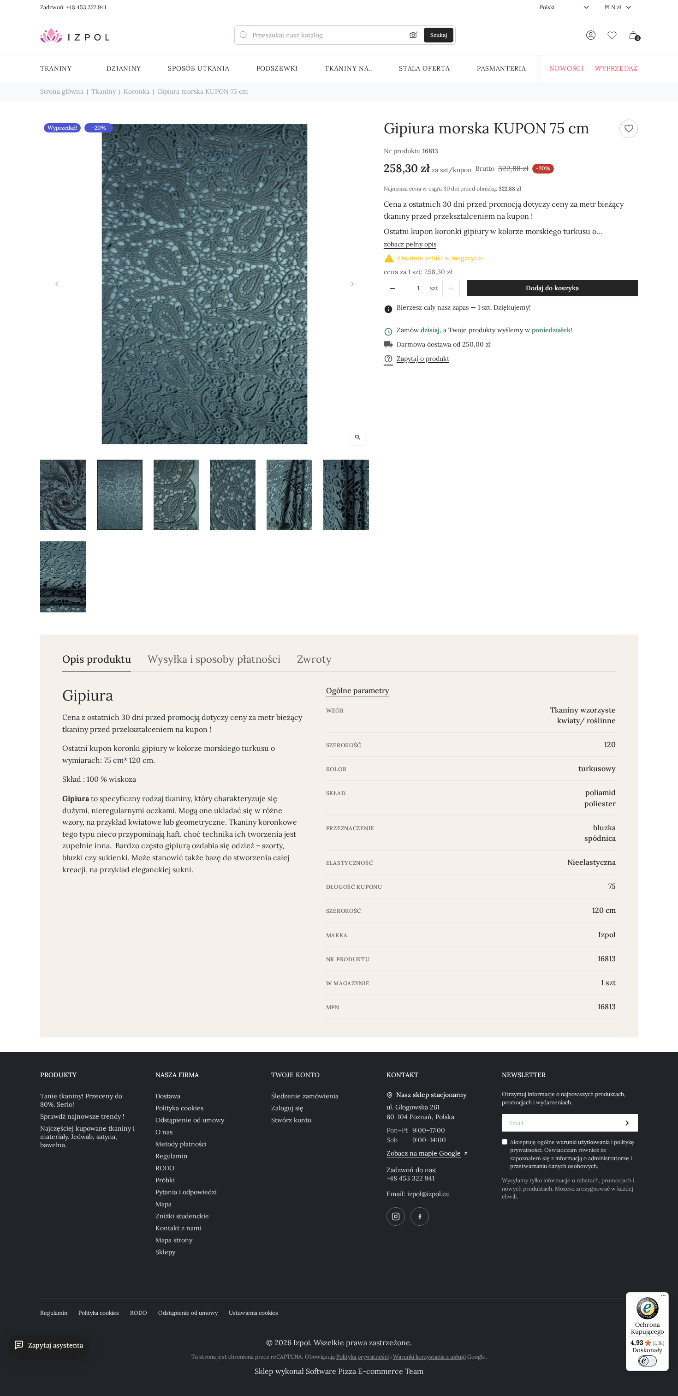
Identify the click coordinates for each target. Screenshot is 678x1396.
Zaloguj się (287, 1108)
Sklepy (165, 1252)
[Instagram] (396, 1216)
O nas (163, 1132)
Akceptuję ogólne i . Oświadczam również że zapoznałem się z (572, 1153)
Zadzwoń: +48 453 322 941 (73, 7)
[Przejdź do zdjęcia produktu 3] (176, 495)
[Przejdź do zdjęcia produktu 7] (63, 576)
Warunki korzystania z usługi (429, 1356)
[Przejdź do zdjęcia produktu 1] (63, 495)
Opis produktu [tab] (96, 659)
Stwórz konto (291, 1120)
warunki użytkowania (583, 1141)
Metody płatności (181, 1144)
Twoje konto (295, 1075)
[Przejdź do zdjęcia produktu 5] (289, 495)
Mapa (163, 1204)
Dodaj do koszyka (552, 288)
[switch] (647, 1360)
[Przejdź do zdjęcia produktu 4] (233, 495)
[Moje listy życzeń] (612, 35)
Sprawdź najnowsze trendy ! (82, 1116)
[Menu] (663, 1297)
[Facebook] (419, 1216)
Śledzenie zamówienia (305, 1096)
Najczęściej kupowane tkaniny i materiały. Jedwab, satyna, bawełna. (87, 1136)
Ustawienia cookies (253, 1312)
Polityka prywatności (362, 1356)
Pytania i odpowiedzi (186, 1192)
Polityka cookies (179, 1108)
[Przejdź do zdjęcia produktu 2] (120, 495)
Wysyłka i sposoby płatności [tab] (214, 659)
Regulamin (171, 1156)
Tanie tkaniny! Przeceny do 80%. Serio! (81, 1100)
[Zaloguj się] (591, 35)
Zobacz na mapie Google (424, 1153)
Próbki (165, 1180)
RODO (164, 1168)
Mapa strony (173, 1240)
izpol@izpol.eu (428, 1194)
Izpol (607, 934)
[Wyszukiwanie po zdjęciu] (413, 35)
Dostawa (167, 1096)
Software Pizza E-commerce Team (364, 1371)
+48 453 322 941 (410, 1178)
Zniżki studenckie (182, 1216)
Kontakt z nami (178, 1228)
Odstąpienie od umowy (189, 1120)
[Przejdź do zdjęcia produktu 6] (346, 495)
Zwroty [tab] (314, 659)
